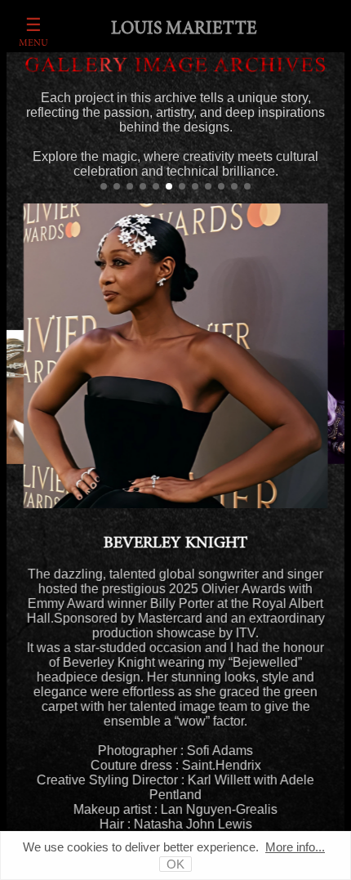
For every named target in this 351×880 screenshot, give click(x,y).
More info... (295, 847)
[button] (103, 186)
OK (175, 864)
